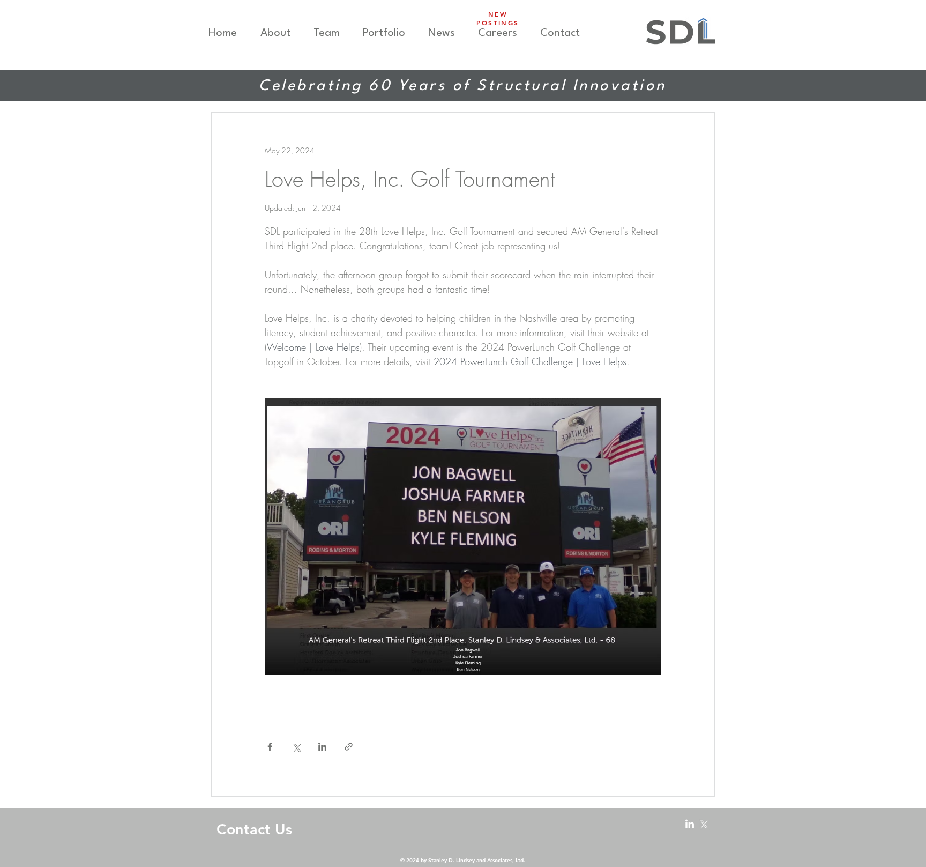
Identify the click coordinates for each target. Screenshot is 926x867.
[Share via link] (348, 747)
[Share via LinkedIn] (322, 747)
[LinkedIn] (689, 824)
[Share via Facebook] (270, 747)
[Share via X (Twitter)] (296, 747)
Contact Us (254, 829)
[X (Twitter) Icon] (704, 824)
